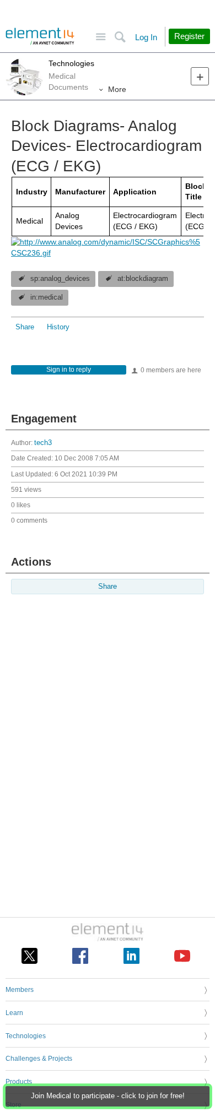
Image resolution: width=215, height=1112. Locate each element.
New (200, 76)
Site (100, 37)
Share (24, 327)
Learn (14, 1013)
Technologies (71, 63)
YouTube (182, 956)
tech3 (43, 443)
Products (19, 1081)
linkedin (131, 956)
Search (120, 37)
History (58, 327)
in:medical (46, 297)
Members (20, 989)
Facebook (80, 956)
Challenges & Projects (39, 1058)
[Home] (40, 36)
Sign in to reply (68, 369)
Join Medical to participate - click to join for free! (108, 1096)
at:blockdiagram (142, 279)
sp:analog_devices (60, 279)
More (117, 89)
